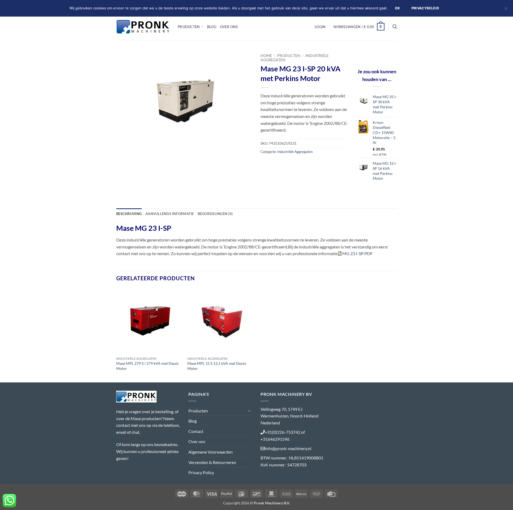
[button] (320, 26)
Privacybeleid (425, 8)
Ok (397, 8)
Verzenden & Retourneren (212, 462)
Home (266, 55)
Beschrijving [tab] (129, 214)
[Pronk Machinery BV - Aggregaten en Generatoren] (143, 27)
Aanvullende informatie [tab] (169, 214)
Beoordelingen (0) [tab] (215, 214)
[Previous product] (393, 54)
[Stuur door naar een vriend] (284, 163)
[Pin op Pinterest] (294, 163)
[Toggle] (249, 410)
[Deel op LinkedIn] (304, 163)
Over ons (229, 27)
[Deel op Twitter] (275, 163)
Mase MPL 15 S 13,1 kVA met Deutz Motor (216, 366)
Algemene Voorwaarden (210, 451)
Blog (211, 27)
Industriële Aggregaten (295, 151)
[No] (506, 10)
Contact (195, 431)
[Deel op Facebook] (265, 163)
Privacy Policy (201, 472)
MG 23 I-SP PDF (357, 253)
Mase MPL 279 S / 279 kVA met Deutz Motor (147, 366)
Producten (189, 27)
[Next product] (384, 54)
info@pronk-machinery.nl (288, 448)
